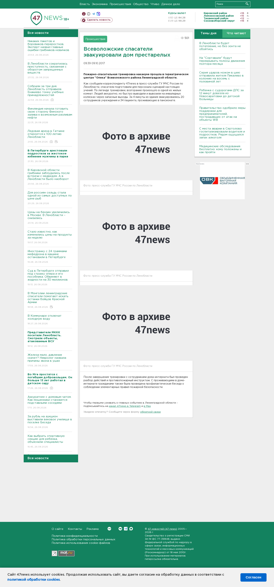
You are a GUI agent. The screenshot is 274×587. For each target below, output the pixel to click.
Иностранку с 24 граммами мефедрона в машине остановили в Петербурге (47, 256)
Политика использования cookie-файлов (81, 543)
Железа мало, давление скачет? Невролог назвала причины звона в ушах (47, 360)
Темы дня (208, 33)
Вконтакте (120, 528)
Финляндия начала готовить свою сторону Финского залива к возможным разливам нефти (50, 116)
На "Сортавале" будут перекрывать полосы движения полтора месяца (222, 61)
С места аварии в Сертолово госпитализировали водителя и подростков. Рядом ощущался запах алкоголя (222, 133)
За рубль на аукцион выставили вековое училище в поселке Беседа (50, 421)
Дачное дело (170, 4)
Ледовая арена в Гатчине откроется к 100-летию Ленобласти (46, 136)
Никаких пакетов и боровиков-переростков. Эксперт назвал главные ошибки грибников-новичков (48, 48)
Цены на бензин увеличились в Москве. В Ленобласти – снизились (49, 217)
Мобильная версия (84, 14)
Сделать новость (99, 20)
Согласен (253, 577)
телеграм (93, 14)
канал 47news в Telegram (125, 406)
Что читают (236, 33)
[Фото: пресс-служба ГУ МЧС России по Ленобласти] (136, 142)
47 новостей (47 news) (162, 529)
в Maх (147, 406)
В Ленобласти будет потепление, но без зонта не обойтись (220, 46)
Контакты (75, 529)
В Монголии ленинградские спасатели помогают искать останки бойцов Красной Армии (48, 300)
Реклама (92, 529)
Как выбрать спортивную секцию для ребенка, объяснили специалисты (46, 441)
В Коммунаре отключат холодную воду (45, 320)
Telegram (125, 528)
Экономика (100, 4)
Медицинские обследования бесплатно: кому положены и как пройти (220, 149)
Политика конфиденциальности (75, 536)
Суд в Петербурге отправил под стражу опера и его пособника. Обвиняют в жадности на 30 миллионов (48, 278)
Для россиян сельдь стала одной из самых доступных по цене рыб (50, 197)
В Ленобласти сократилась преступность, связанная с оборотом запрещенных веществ (47, 71)
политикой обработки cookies (33, 579)
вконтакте (88, 14)
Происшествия (120, 4)
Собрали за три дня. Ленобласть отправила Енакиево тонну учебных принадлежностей (46, 93)
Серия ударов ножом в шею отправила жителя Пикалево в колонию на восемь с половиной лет (221, 77)
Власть (85, 4)
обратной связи (150, 412)
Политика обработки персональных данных (83, 539)
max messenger (98, 14)
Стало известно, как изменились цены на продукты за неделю (50, 237)
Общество (141, 4)
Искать (247, 3)
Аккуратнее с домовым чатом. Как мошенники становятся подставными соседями (49, 402)
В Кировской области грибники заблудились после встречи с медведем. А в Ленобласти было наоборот (49, 177)
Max (131, 528)
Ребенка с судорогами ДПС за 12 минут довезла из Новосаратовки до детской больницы (221, 94)
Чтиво (155, 4)
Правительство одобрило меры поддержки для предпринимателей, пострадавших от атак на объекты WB (222, 114)
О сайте (57, 529)
